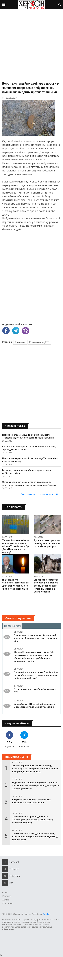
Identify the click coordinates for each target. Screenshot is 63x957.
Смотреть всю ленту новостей (41, 494)
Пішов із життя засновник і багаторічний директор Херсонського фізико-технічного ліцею (36, 638)
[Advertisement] (31, 45)
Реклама (6, 895)
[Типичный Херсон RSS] (5, 883)
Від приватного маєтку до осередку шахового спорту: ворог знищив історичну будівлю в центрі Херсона (46, 586)
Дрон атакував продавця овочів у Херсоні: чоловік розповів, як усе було (47, 543)
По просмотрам (13, 625)
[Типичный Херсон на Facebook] (9, 735)
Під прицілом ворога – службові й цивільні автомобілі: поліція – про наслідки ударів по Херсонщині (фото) (36, 675)
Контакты (7, 903)
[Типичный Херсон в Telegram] (24, 735)
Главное (20, 342)
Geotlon (46, 914)
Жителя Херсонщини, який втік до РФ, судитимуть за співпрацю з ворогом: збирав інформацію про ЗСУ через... (35, 768)
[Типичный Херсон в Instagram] (5, 876)
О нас (5, 892)
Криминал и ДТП (39, 342)
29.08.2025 (11, 97)
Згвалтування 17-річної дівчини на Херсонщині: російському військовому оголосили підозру (32, 819)
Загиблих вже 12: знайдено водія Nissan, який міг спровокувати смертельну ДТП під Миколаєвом (35, 836)
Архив (5, 899)
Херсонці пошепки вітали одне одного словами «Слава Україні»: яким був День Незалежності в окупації (15, 546)
